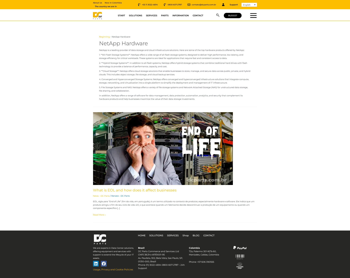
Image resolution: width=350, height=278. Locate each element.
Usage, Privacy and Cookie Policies (113, 269)
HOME (141, 235)
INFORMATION (180, 15)
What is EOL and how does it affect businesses (135, 190)
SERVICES (151, 15)
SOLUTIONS (135, 15)
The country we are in (106, 6)
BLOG (196, 235)
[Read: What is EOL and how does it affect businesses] (163, 148)
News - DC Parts (101, 196)
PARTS (165, 15)
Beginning (104, 36)
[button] (217, 16)
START (121, 15)
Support (234, 4)
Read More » (99, 214)
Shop (186, 235)
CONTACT (198, 15)
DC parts (253, 15)
